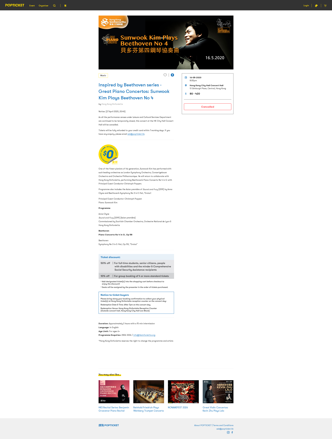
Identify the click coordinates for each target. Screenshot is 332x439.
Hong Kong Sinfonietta (112, 104)
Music (103, 75)
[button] (172, 75)
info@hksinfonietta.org (144, 335)
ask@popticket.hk (135, 134)
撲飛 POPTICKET (109, 425)
